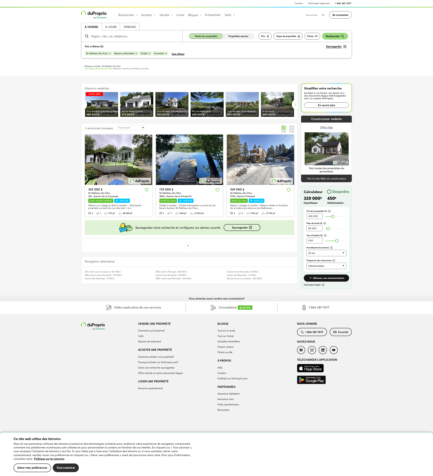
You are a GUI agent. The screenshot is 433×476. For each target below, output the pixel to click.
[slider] (332, 216)
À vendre (91, 27)
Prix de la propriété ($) (316, 211)
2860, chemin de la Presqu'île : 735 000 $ (103, 275)
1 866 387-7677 (343, 3)
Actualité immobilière (229, 341)
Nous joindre (311, 15)
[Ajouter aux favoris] (146, 190)
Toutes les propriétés (206, 36)
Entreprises (213, 15)
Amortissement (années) (317, 247)
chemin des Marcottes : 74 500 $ (99, 278)
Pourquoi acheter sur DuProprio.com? (158, 362)
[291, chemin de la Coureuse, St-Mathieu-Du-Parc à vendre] (118, 160)
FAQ (220, 367)
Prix (263, 36)
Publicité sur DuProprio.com (232, 378)
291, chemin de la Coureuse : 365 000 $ (103, 271)
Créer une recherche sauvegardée (156, 367)
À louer (111, 27)
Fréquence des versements (318, 260)
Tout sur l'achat (226, 336)
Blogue (223, 323)
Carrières (299, 3)
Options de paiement (149, 341)
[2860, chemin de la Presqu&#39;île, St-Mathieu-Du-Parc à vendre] (189, 160)
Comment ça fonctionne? (151, 330)
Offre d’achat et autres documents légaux (160, 373)
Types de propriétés (286, 36)
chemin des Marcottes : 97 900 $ (241, 275)
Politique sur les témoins (49, 458)
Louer (180, 15)
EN (323, 15)
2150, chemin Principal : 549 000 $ (171, 271)
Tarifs (141, 336)
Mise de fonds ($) (314, 223)
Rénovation (224, 409)
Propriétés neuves (238, 36)
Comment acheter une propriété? (156, 356)
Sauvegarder (240, 227)
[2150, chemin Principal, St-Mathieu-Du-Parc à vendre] (260, 160)
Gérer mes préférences (32, 467)
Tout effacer (178, 53)
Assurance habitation (229, 393)
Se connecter (340, 15)
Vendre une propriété (154, 323)
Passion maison (226, 346)
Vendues (129, 27)
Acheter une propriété (155, 349)
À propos (224, 360)
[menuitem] (176, 333)
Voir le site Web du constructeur (326, 178)
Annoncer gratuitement (150, 388)
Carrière (222, 373)
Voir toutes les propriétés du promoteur (326, 170)
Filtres (310, 36)
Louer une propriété (153, 381)
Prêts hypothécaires (228, 404)
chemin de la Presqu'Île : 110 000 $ (171, 275)
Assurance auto (226, 399)
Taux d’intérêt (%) (314, 235)
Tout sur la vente (226, 330)
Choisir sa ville (225, 352)
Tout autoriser (65, 467)
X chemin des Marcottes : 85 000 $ (242, 271)
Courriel (343, 332)
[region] (216, 454)
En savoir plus (326, 105)
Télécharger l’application (319, 3)
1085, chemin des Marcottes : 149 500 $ (173, 278)
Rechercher (333, 36)
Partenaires (226, 386)
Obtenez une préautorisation (328, 278)
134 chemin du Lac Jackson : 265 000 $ (244, 278)
